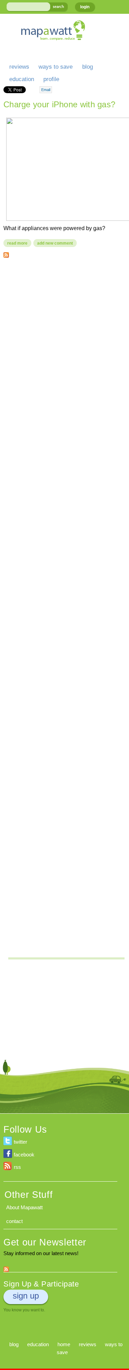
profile (51, 79)
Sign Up (26, 1295)
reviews (19, 66)
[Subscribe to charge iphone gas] (6, 253)
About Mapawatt (24, 1207)
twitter (20, 1142)
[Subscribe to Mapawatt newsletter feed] (6, 1268)
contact (14, 1221)
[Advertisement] (64, 329)
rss (17, 1167)
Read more (19, 243)
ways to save (56, 66)
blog (87, 66)
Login (84, 6)
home (63, 1344)
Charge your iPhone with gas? (59, 104)
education (21, 79)
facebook (24, 1154)
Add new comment (55, 243)
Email (45, 90)
